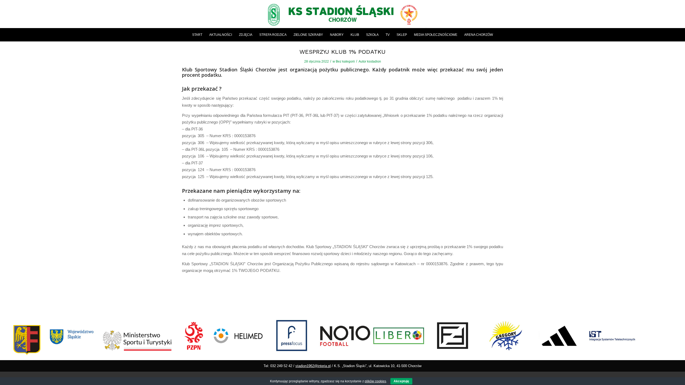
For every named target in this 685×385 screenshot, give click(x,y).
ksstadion (374, 61)
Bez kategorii (345, 61)
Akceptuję (401, 381)
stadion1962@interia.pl (313, 366)
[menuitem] (197, 34)
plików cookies (375, 381)
